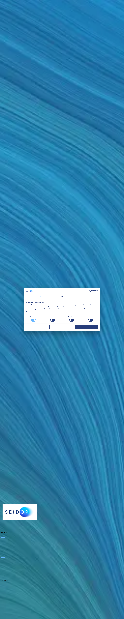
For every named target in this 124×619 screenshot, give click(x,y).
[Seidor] (19, 512)
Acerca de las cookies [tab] (87, 296)
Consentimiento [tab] (36, 296)
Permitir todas (86, 327)
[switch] (52, 320)
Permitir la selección (62, 327)
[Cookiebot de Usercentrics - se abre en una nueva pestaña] (90, 291)
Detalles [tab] (62, 296)
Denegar (37, 327)
